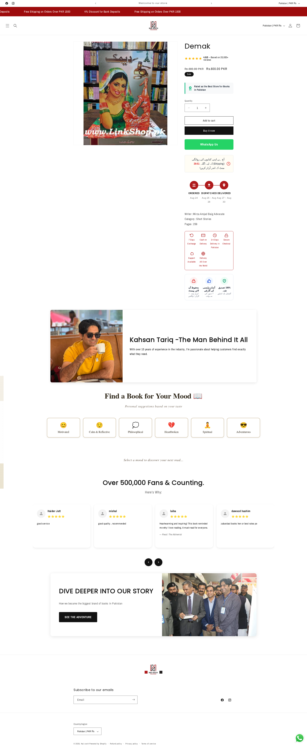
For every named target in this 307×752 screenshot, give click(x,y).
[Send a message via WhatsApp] (299, 738)
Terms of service (148, 743)
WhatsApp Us (209, 144)
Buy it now (209, 131)
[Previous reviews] (148, 562)
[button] (7, 26)
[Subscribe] (133, 699)
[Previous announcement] (95, 3)
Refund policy (116, 743)
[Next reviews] (158, 562)
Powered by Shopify (98, 744)
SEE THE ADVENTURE (78, 617)
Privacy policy (131, 743)
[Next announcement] (211, 3)
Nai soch (85, 744)
